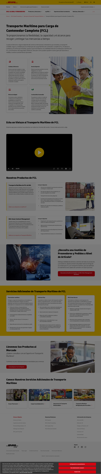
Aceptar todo (77, 471)
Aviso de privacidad (24, 472)
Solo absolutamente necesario (77, 468)
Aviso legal (30, 472)
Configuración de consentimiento (77, 464)
